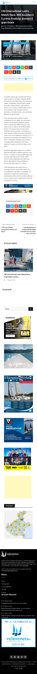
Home (4, 26)
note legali (25, 565)
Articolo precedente (9, 224)
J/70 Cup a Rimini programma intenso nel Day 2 (9, 229)
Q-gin (21, 668)
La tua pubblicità (6, 587)
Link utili (3, 589)
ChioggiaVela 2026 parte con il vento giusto (14, 603)
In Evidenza (11, 26)
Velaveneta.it (5, 584)
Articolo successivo (28, 224)
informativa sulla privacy (10, 570)
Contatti (3, 592)
